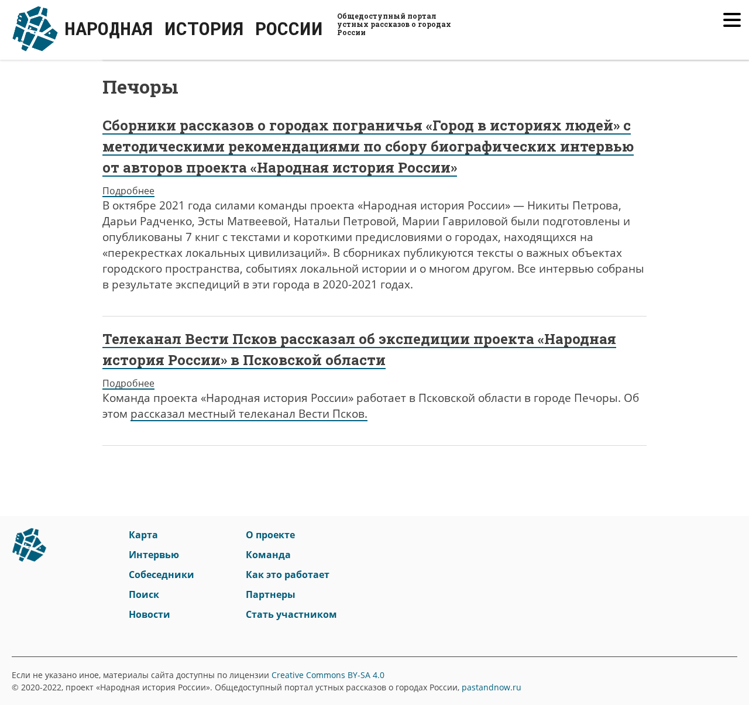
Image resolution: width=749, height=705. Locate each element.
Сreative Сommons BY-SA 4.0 (328, 674)
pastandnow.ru (491, 687)
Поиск (144, 594)
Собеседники (161, 574)
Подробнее (128, 190)
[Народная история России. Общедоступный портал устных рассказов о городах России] (29, 550)
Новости (149, 614)
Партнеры (271, 594)
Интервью (154, 554)
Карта (143, 534)
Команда (268, 554)
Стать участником (291, 614)
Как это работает (287, 574)
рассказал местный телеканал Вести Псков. (248, 413)
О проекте (270, 534)
